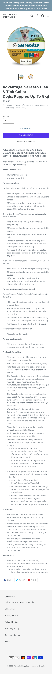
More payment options (26, 141)
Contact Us (10, 609)
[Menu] (47, 15)
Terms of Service (12, 635)
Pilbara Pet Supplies (11, 15)
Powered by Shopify (37, 666)
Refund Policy (11, 622)
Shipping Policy (12, 628)
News (7, 641)
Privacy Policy (11, 615)
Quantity (6, 116)
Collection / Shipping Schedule (19, 602)
